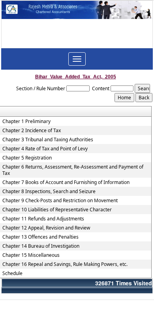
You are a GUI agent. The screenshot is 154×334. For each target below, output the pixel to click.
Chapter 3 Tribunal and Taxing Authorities (47, 140)
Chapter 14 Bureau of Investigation (40, 246)
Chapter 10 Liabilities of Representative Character (57, 210)
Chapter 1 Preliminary (26, 121)
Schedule (12, 273)
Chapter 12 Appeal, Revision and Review (46, 228)
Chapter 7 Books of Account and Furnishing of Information (66, 182)
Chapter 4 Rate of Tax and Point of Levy (45, 149)
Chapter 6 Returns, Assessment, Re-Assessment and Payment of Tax (72, 170)
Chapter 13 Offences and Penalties (40, 237)
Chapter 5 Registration (27, 158)
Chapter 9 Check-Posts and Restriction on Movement (60, 200)
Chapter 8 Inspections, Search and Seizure (49, 191)
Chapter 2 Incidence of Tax (31, 130)
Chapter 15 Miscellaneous (31, 255)
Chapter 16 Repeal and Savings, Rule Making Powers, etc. (65, 264)
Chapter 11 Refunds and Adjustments (43, 219)
